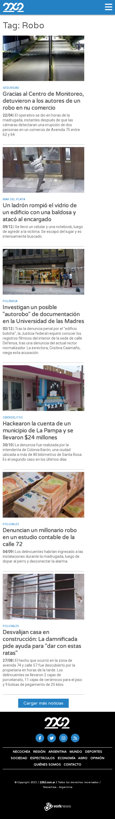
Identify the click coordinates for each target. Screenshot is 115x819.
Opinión (97, 758)
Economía (66, 758)
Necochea (21, 751)
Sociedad (19, 758)
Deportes (93, 751)
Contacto (72, 764)
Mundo (76, 751)
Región (39, 751)
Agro (82, 758)
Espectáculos (42, 758)
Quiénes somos (47, 764)
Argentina (57, 751)
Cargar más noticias (43, 703)
